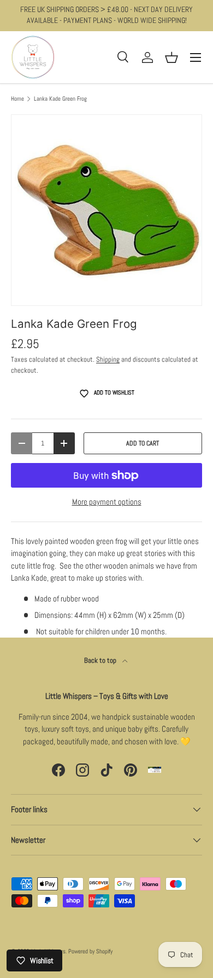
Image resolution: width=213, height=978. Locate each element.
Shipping (108, 359)
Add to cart (142, 443)
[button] (171, 57)
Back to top (101, 660)
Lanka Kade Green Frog (60, 99)
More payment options (106, 501)
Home (17, 99)
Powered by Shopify (90, 951)
